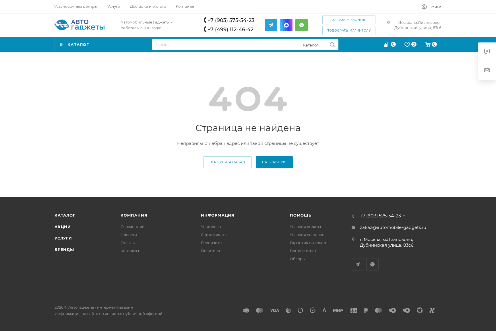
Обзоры (297, 258)
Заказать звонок (348, 20)
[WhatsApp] (301, 25)
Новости (129, 234)
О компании (133, 226)
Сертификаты (214, 234)
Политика (210, 250)
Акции (63, 226)
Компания (134, 215)
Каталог (65, 215)
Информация (218, 215)
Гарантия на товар (308, 242)
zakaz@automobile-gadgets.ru (393, 227)
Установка (211, 226)
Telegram (358, 264)
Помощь (300, 215)
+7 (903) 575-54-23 (231, 20)
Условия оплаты (305, 226)
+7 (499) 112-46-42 (230, 29)
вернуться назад (227, 162)
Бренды (64, 249)
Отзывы (128, 242)
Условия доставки (307, 234)
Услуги (63, 238)
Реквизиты (211, 242)
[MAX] (286, 25)
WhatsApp (372, 264)
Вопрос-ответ (303, 250)
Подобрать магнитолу (349, 30)
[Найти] (332, 44)
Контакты (130, 250)
